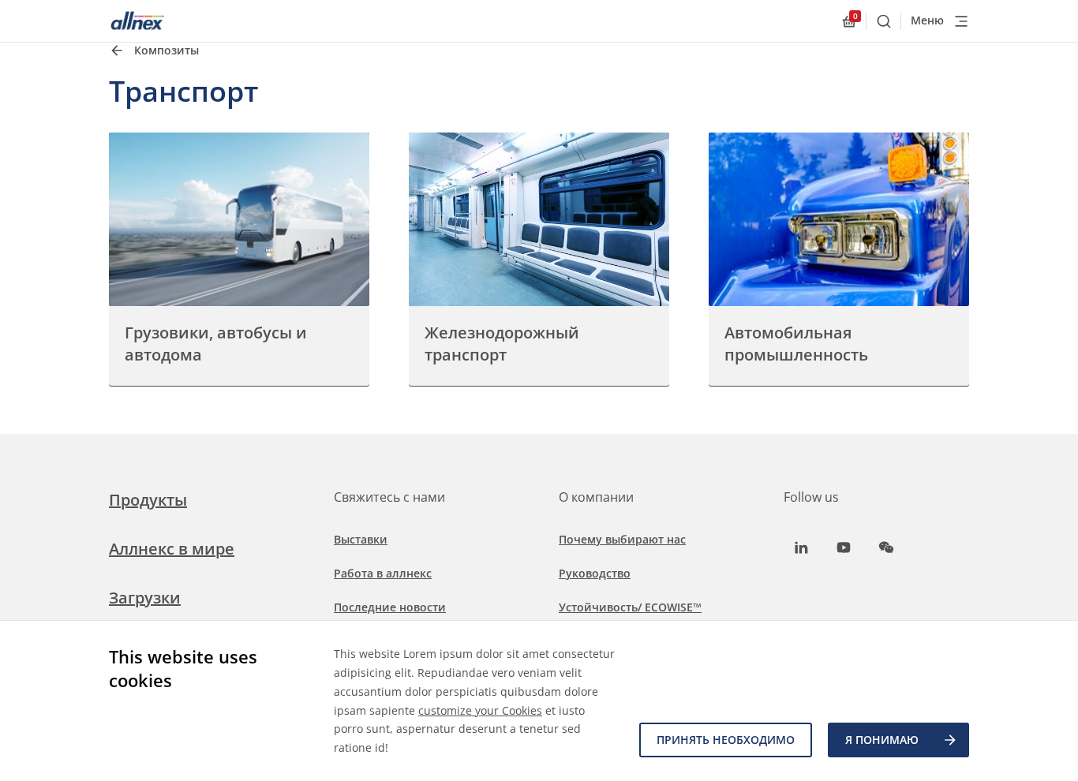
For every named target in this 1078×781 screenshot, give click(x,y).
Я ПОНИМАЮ (882, 739)
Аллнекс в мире (171, 548)
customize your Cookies (480, 710)
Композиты (166, 50)
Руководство (595, 573)
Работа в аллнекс (383, 573)
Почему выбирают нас (622, 539)
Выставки (360, 539)
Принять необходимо (726, 739)
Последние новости (390, 607)
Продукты (148, 499)
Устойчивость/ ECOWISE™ (630, 607)
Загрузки (145, 597)
